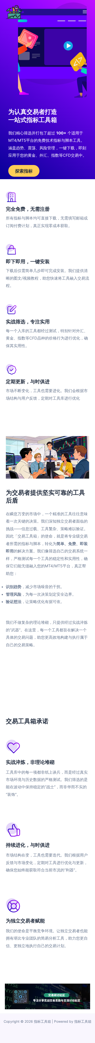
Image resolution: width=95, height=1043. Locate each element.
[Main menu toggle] (84, 11)
